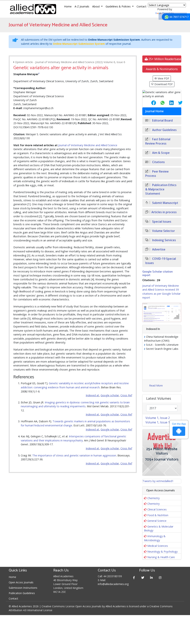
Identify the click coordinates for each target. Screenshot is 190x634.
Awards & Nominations (162, 69)
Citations (158, 162)
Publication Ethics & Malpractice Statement (160, 189)
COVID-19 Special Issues (160, 261)
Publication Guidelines (22, 593)
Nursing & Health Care (161, 557)
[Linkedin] (151, 577)
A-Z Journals (82, 6)
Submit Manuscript (164, 203)
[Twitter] (142, 577)
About (96, 6)
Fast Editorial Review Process (157, 141)
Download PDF (163, 84)
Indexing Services (163, 240)
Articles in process (164, 212)
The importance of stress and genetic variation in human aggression (74, 455)
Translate (168, 13)
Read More (156, 385)
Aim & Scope (160, 153)
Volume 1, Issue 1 (157, 422)
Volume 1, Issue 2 (157, 418)
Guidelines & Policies (118, 6)
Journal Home (154, 111)
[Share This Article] (151, 102)
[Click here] (161, 312)
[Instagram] (160, 577)
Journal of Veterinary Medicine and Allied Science (87, 145)
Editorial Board (162, 120)
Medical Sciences (157, 546)
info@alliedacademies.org (113, 584)
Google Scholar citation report (157, 273)
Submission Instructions (23, 587)
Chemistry (153, 498)
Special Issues (161, 222)
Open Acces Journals (21, 582)
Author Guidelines (164, 130)
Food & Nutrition (157, 515)
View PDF (163, 78)
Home (68, 6)
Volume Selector (163, 231)
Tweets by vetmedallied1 (157, 481)
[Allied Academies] (33, 9)
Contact (141, 6)
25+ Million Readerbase (164, 59)
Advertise (158, 249)
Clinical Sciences (157, 509)
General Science (156, 520)
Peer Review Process (157, 174)
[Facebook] (134, 577)
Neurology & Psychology (162, 551)
